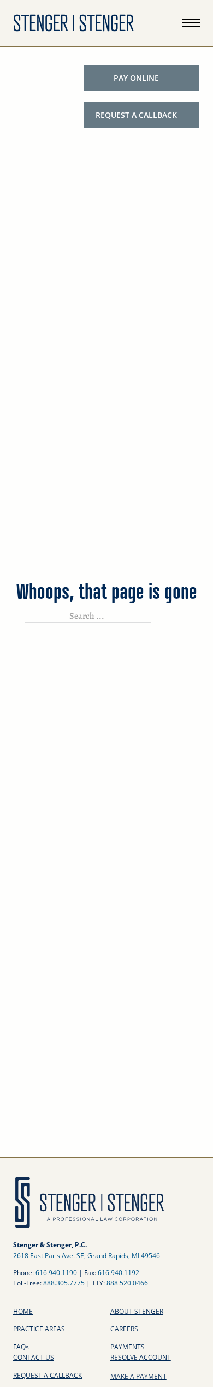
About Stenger (136, 1311)
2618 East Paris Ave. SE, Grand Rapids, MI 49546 (86, 1255)
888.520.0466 (127, 1283)
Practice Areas (39, 1328)
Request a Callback (136, 115)
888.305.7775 (64, 1283)
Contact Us (33, 1357)
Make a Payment (138, 1376)
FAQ (21, 1347)
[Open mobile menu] (191, 23)
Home (23, 1311)
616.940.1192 (118, 1272)
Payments (127, 1347)
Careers (124, 1328)
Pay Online (136, 78)
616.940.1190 (56, 1272)
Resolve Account (140, 1357)
